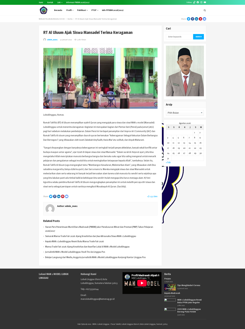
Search (199, 37)
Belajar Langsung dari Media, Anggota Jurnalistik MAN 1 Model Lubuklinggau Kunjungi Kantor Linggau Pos (95, 257)
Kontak (50, 2)
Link (59, 2)
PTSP (93, 10)
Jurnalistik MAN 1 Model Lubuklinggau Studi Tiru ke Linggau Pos (75, 252)
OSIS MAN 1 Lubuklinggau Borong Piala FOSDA (189, 310)
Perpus (167, 278)
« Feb (168, 162)
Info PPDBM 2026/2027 (112, 10)
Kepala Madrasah (172, 293)
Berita (70, 19)
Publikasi (81, 10)
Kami (41, 2)
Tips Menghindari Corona (188, 285)
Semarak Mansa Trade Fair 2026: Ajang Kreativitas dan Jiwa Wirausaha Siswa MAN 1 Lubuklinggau (90, 236)
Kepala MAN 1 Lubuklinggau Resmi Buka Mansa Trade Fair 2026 (74, 241)
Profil (69, 10)
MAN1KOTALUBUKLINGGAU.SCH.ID (52, 19)
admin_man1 (52, 39)
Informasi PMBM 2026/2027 (78, 2)
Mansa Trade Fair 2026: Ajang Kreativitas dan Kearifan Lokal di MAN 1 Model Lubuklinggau (87, 246)
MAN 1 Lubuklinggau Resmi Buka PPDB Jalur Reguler (189, 301)
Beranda (58, 10)
